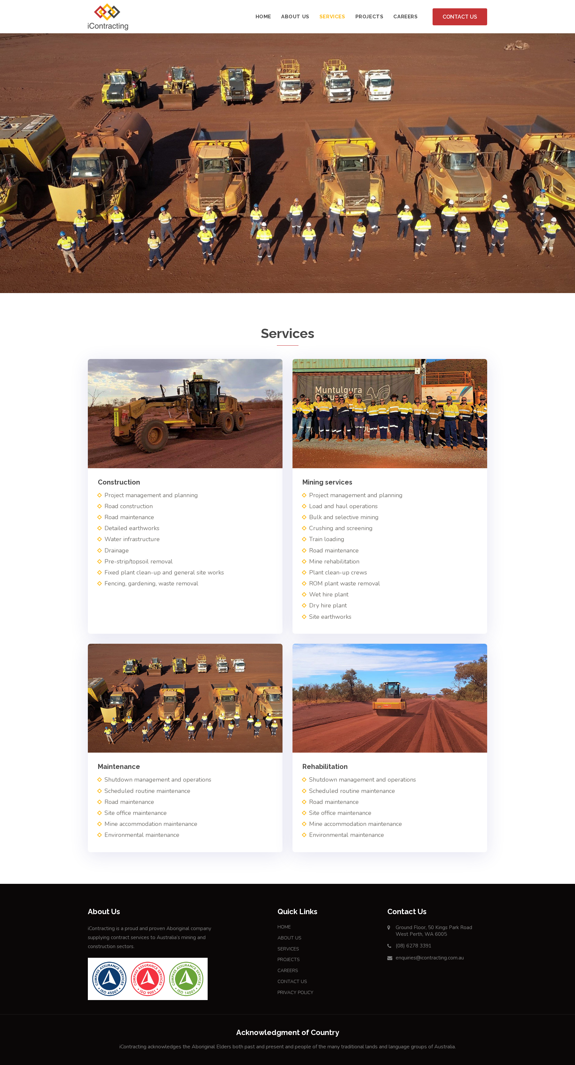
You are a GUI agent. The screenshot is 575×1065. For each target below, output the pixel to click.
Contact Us (460, 17)
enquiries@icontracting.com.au (430, 957)
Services (332, 17)
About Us (295, 17)
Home (263, 17)
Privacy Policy (295, 992)
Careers (405, 17)
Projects (369, 17)
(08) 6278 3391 (414, 945)
